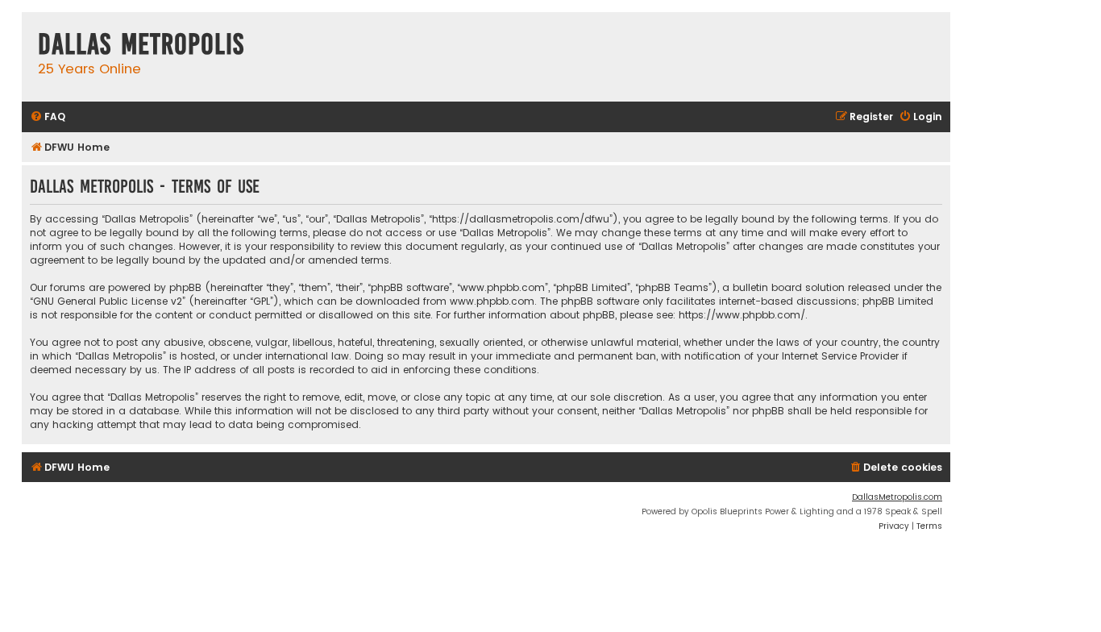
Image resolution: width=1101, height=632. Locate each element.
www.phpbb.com (492, 301)
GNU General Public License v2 (107, 301)
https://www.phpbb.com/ (742, 315)
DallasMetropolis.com (897, 497)
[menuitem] (47, 117)
